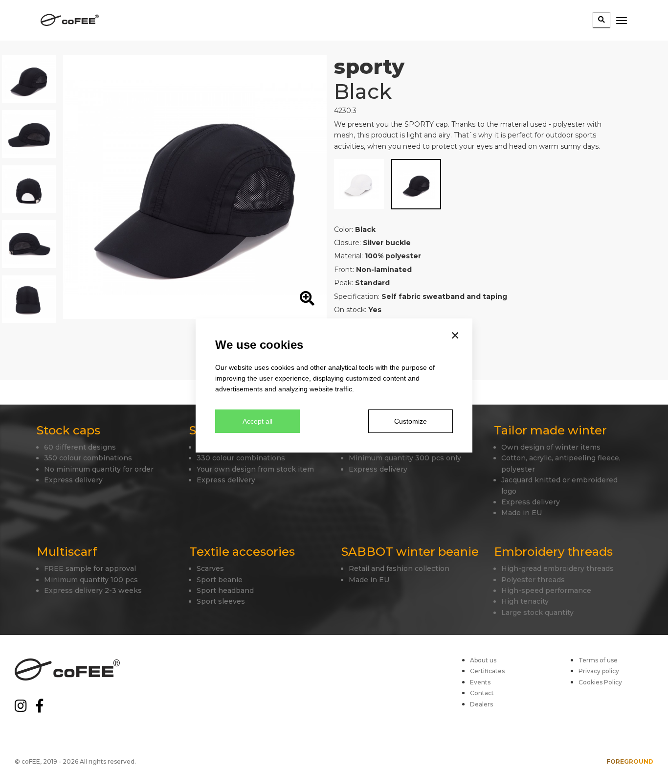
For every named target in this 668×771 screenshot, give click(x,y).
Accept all (257, 421)
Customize (410, 421)
